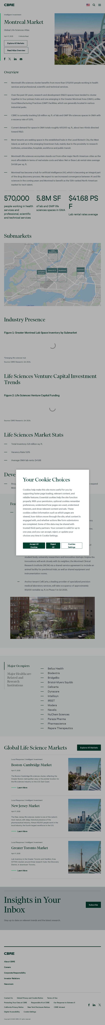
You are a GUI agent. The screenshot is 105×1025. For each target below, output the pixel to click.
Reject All (53, 545)
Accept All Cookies (34, 545)
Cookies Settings (71, 545)
